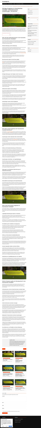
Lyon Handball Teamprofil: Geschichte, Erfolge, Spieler (32, 35)
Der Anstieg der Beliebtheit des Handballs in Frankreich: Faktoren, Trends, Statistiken (20, 388)
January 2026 (29, 51)
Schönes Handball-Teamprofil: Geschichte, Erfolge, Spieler (33, 26)
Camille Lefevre (5, 361)
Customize (3, 426)
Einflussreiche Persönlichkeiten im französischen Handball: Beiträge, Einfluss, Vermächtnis (8, 374)
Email (3, 405)
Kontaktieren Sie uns (30, 12)
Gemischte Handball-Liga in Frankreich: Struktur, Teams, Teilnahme (32, 33)
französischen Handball (23, 52)
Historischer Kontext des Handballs (6, 372)
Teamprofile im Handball (30, 44)
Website (3, 408)
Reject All (7, 426)
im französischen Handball (10, 131)
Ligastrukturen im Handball (18, 420)
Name (3, 402)
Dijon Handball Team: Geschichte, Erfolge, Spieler (33, 28)
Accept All (10, 426)
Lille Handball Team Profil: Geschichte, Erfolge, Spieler (32, 30)
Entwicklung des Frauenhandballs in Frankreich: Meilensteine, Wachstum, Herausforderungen (8, 388)
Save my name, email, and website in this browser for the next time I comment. (11, 411)
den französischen (15, 139)
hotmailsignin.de (5, 1)
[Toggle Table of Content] (9, 34)
